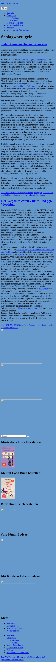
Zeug (36, 192)
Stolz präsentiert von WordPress (23, 658)
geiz (40, 192)
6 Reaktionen (12, 327)
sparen (4, 327)
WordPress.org (13, 631)
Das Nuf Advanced (9, 3)
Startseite (10, 13)
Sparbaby (22, 254)
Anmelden (11, 623)
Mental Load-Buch (15, 23)
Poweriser (43, 289)
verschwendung (27, 195)
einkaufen (44, 325)
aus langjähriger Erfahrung (24, 86)
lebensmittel (48, 192)
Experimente (27, 192)
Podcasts (10, 28)
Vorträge (15, 18)
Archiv (15, 20)
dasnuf (4, 192)
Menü (4, 8)
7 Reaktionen (39, 195)
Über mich (11, 15)
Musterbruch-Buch (15, 25)
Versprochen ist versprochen (30, 308)
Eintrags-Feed (12, 626)
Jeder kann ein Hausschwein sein (24, 44)
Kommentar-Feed (14, 628)
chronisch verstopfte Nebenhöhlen (31, 59)
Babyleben (23, 325)
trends (16, 195)
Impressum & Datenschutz (18, 30)
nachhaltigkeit (7, 195)
